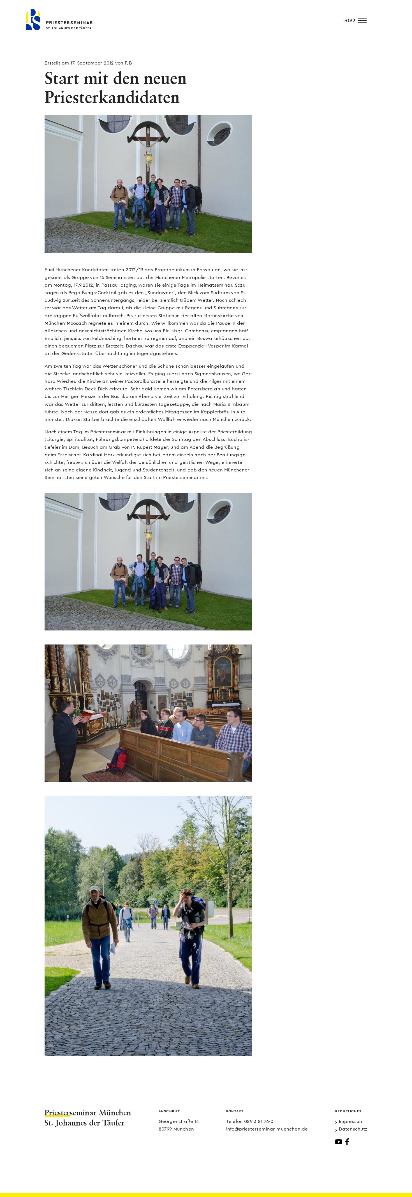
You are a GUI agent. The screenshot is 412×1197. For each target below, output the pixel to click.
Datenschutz (353, 1128)
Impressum (351, 1121)
